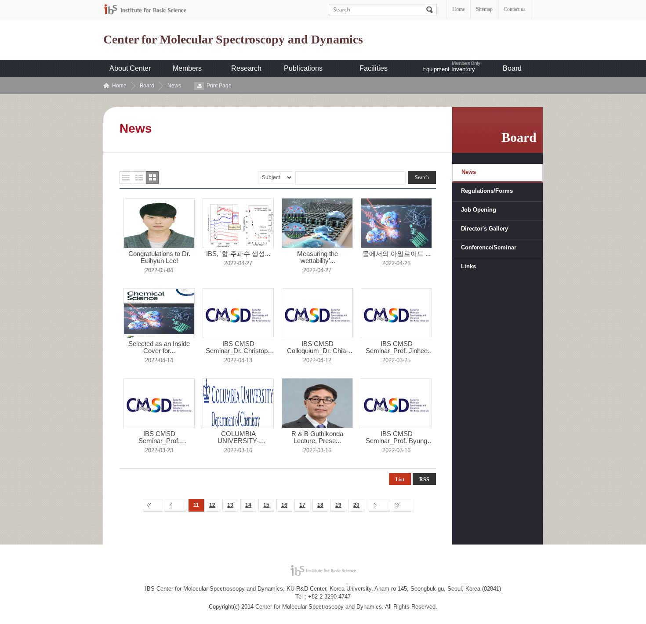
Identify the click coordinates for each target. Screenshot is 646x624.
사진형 (152, 177)
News (174, 86)
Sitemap (484, 9)
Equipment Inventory (448, 69)
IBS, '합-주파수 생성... (238, 253)
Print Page (219, 86)
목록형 (126, 177)
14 (248, 505)
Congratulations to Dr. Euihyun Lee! (159, 257)
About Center (130, 68)
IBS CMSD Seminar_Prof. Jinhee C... (397, 347)
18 (320, 505)
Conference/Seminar (488, 247)
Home (458, 9)
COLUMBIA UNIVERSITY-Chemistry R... (238, 437)
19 (338, 505)
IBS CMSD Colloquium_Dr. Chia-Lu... (317, 347)
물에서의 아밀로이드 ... (397, 253)
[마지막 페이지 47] (401, 505)
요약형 (139, 177)
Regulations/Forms (487, 191)
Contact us (515, 9)
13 (230, 505)
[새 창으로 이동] (145, 9)
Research (246, 68)
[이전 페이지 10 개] (175, 505)
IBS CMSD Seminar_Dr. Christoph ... (238, 347)
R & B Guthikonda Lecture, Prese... (317, 437)
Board (512, 68)
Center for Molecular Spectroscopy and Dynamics (233, 39)
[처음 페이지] (153, 505)
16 (284, 505)
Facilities (373, 68)
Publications (303, 68)
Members (187, 68)
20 (356, 505)
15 (266, 505)
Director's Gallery (484, 228)
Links (468, 266)
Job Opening (478, 209)
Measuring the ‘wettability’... (317, 257)
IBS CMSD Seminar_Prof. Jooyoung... (159, 437)
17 (302, 505)
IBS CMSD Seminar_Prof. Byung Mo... (396, 437)
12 (212, 505)
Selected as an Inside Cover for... (159, 347)
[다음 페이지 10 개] (379, 505)
